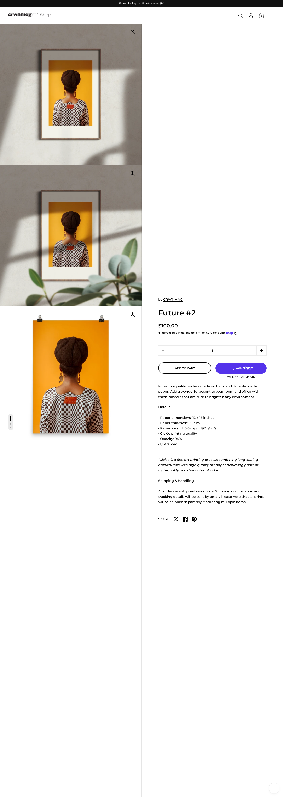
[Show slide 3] (10, 427)
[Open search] (240, 16)
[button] (261, 350)
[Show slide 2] (10, 424)
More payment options (241, 377)
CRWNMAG (173, 299)
